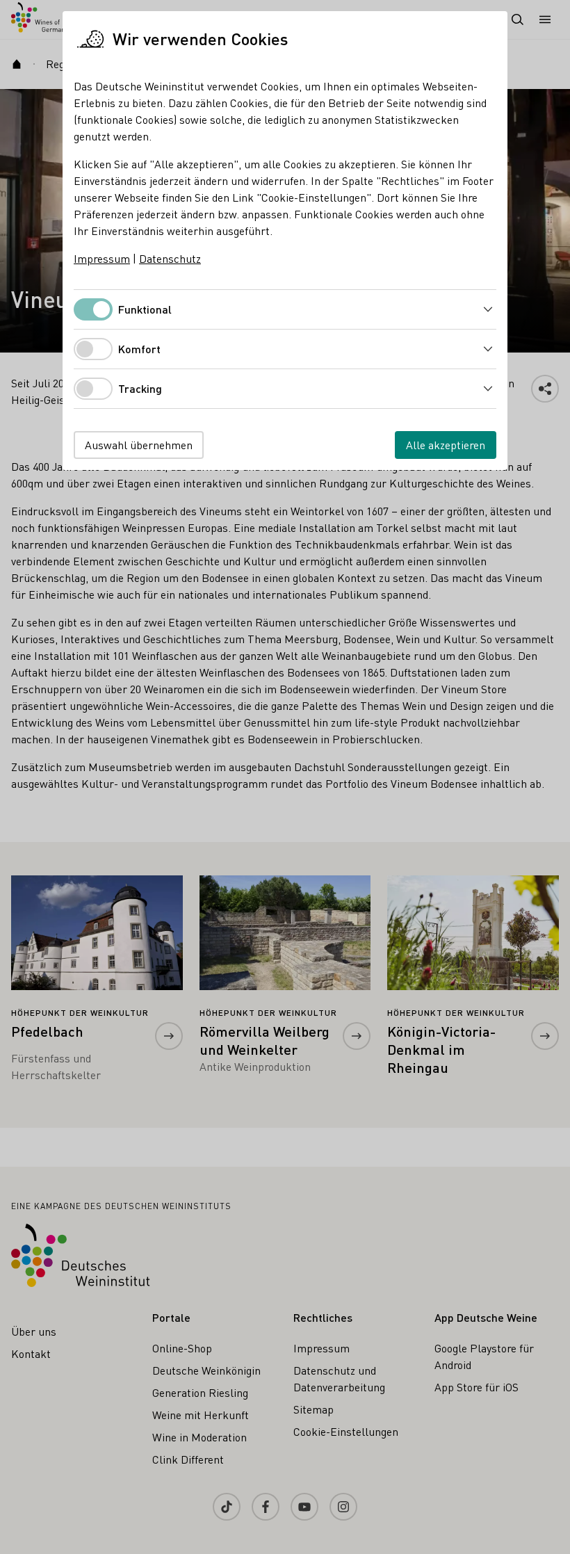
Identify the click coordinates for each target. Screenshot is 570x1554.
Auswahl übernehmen (139, 444)
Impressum (102, 258)
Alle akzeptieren (445, 444)
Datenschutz (170, 258)
